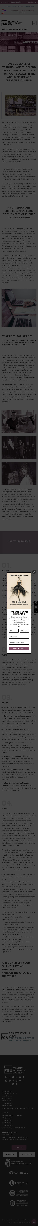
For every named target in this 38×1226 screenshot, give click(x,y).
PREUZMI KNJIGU (19, 648)
